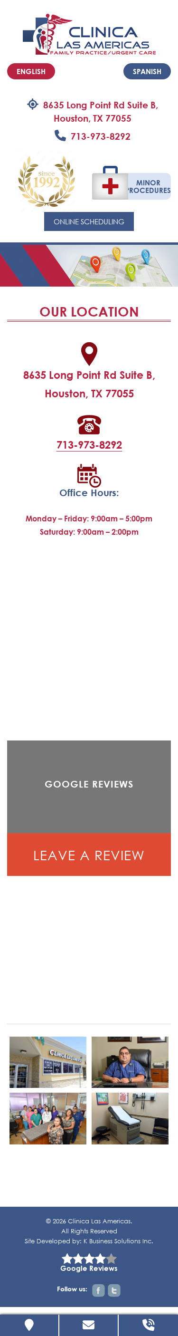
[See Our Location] (29, 1325)
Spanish (147, 71)
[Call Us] (148, 1325)
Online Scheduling (89, 221)
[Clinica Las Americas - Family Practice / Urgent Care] (89, 33)
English (31, 71)
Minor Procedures (148, 186)
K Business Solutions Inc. (118, 1241)
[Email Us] (88, 1325)
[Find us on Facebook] (98, 1290)
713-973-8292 (101, 136)
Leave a (89, 854)
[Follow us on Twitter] (114, 1290)
